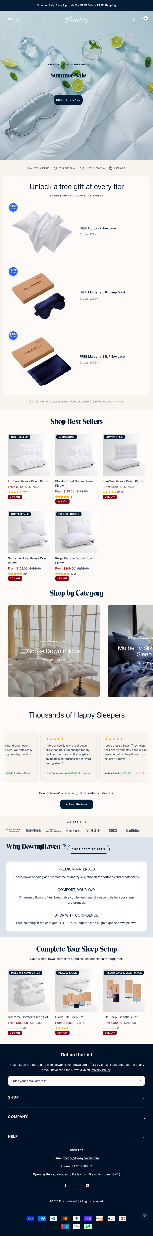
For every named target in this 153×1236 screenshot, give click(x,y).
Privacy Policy (100, 1070)
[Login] (134, 19)
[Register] (139, 1080)
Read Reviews (78, 804)
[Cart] (143, 20)
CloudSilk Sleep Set (69, 1017)
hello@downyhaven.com (81, 1158)
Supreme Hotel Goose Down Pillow (28, 560)
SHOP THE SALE (68, 99)
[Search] (18, 19)
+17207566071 (82, 1166)
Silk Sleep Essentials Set (120, 1017)
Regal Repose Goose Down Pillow (74, 560)
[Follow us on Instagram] (76, 1185)
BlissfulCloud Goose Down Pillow (74, 483)
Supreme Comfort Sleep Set (28, 1017)
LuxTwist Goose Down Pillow (28, 481)
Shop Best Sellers (88, 849)
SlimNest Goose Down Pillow (123, 481)
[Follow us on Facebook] (65, 1185)
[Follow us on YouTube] (87, 1185)
